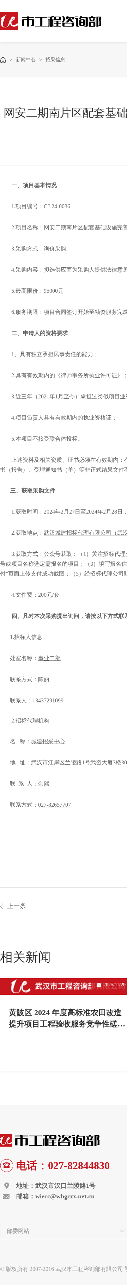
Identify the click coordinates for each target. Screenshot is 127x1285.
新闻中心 (26, 59)
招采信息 (55, 59)
